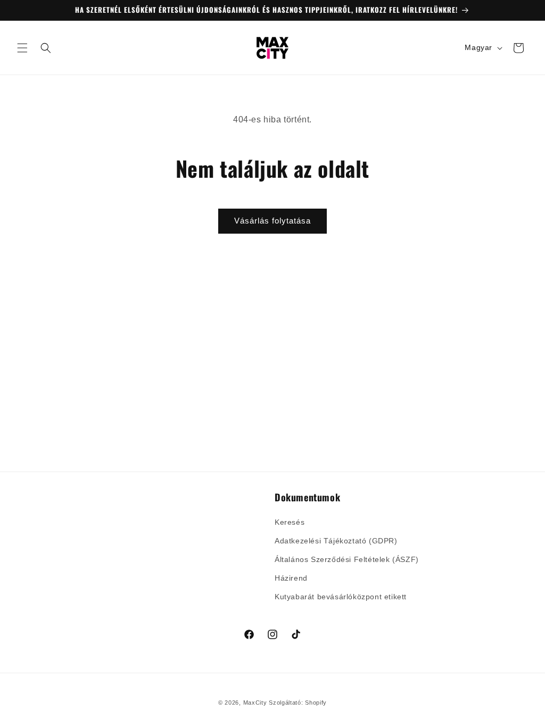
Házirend (291, 578)
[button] (22, 48)
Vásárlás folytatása (272, 220)
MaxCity (255, 702)
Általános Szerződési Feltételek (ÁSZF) (347, 559)
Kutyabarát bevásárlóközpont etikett (341, 596)
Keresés (289, 522)
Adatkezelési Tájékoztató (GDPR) (336, 540)
